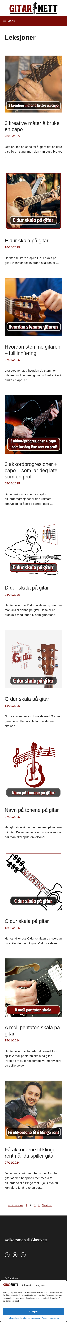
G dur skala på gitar (27, 699)
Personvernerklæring (50, 1318)
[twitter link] (15, 1254)
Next (47, 1205)
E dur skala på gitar (26, 240)
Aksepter (33, 1311)
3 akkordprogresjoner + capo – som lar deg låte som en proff (31, 470)
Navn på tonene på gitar (32, 810)
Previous (15, 1205)
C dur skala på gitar (27, 921)
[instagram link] (7, 1254)
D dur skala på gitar (27, 588)
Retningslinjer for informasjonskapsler (24, 1318)
